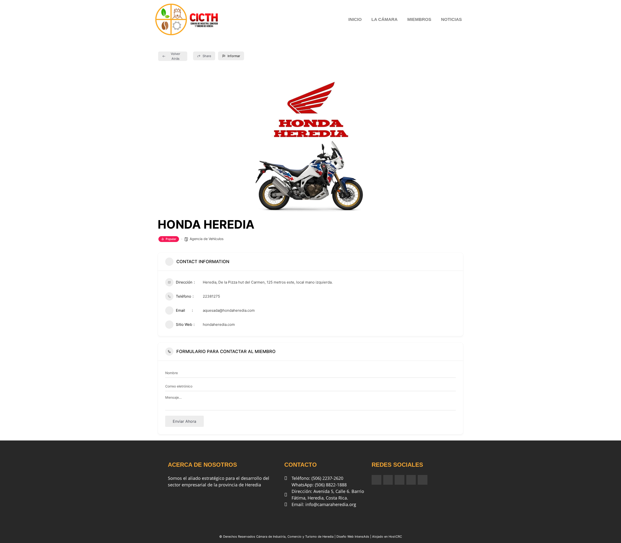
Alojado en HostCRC (387, 536)
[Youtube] (422, 480)
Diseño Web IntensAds (352, 536)
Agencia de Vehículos (206, 239)
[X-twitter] (411, 480)
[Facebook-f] (376, 480)
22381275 (211, 296)
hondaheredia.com (219, 324)
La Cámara (384, 19)
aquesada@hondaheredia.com (229, 310)
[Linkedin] (399, 480)
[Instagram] (388, 480)
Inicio (355, 19)
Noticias (451, 19)
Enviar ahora (184, 421)
